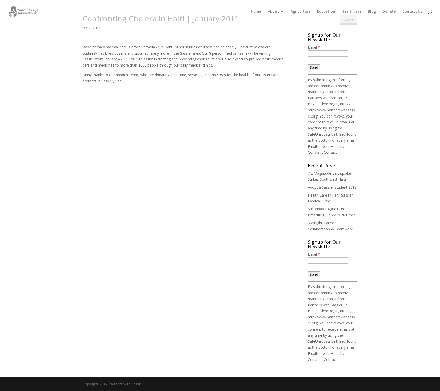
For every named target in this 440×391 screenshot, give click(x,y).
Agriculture (300, 12)
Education (326, 12)
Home (256, 12)
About (273, 12)
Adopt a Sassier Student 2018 (332, 187)
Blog (372, 12)
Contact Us (412, 12)
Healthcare (351, 12)
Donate (389, 12)
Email (314, 47)
